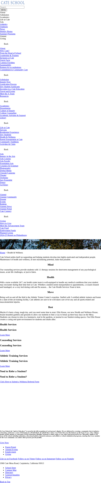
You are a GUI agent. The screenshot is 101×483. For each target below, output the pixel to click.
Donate (3, 199)
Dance (2, 182)
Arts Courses (5, 159)
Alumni (3, 194)
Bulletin (3, 204)
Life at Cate (5, 127)
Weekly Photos (6, 31)
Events (3, 202)
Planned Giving (6, 233)
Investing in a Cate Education (12, 89)
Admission (4, 79)
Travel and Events (7, 91)
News (2, 29)
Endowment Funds (8, 230)
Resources (4, 96)
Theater (3, 175)
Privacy (8, 477)
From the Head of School (10, 53)
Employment (10, 452)
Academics (4, 106)
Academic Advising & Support (13, 115)
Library (3, 118)
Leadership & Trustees (9, 55)
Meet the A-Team (7, 94)
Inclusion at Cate (7, 58)
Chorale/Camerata (7, 173)
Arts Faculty (5, 161)
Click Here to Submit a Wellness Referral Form (19, 382)
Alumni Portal (6, 209)
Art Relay (4, 185)
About (2, 48)
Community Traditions (9, 142)
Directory (9, 472)
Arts (2, 154)
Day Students (5, 135)
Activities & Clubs (7, 144)
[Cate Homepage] (13, 4)
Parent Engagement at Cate (11, 139)
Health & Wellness (8, 137)
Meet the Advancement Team (12, 226)
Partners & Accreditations (10, 67)
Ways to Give (5, 223)
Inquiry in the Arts (7, 156)
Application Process (8, 84)
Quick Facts (5, 60)
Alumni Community (8, 197)
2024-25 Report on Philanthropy (13, 235)
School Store (10, 468)
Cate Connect (5, 211)
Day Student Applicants (10, 87)
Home (2, 253)
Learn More (5, 335)
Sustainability (5, 65)
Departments (5, 108)
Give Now (4, 443)
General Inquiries (12, 475)
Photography (5, 168)
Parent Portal (10, 447)
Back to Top (5, 482)
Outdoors (4, 27)
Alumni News (6, 206)
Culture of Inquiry (7, 111)
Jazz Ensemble (6, 180)
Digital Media (5, 170)
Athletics (3, 24)
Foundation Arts (6, 163)
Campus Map (10, 470)
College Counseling (8, 113)
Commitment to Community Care (14, 70)
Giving (3, 221)
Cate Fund (4, 228)
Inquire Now (5, 82)
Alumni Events (11, 449)
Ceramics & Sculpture (9, 166)
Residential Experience (9, 132)
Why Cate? (4, 51)
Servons (3, 130)
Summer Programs (7, 34)
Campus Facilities (7, 62)
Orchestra (4, 178)
